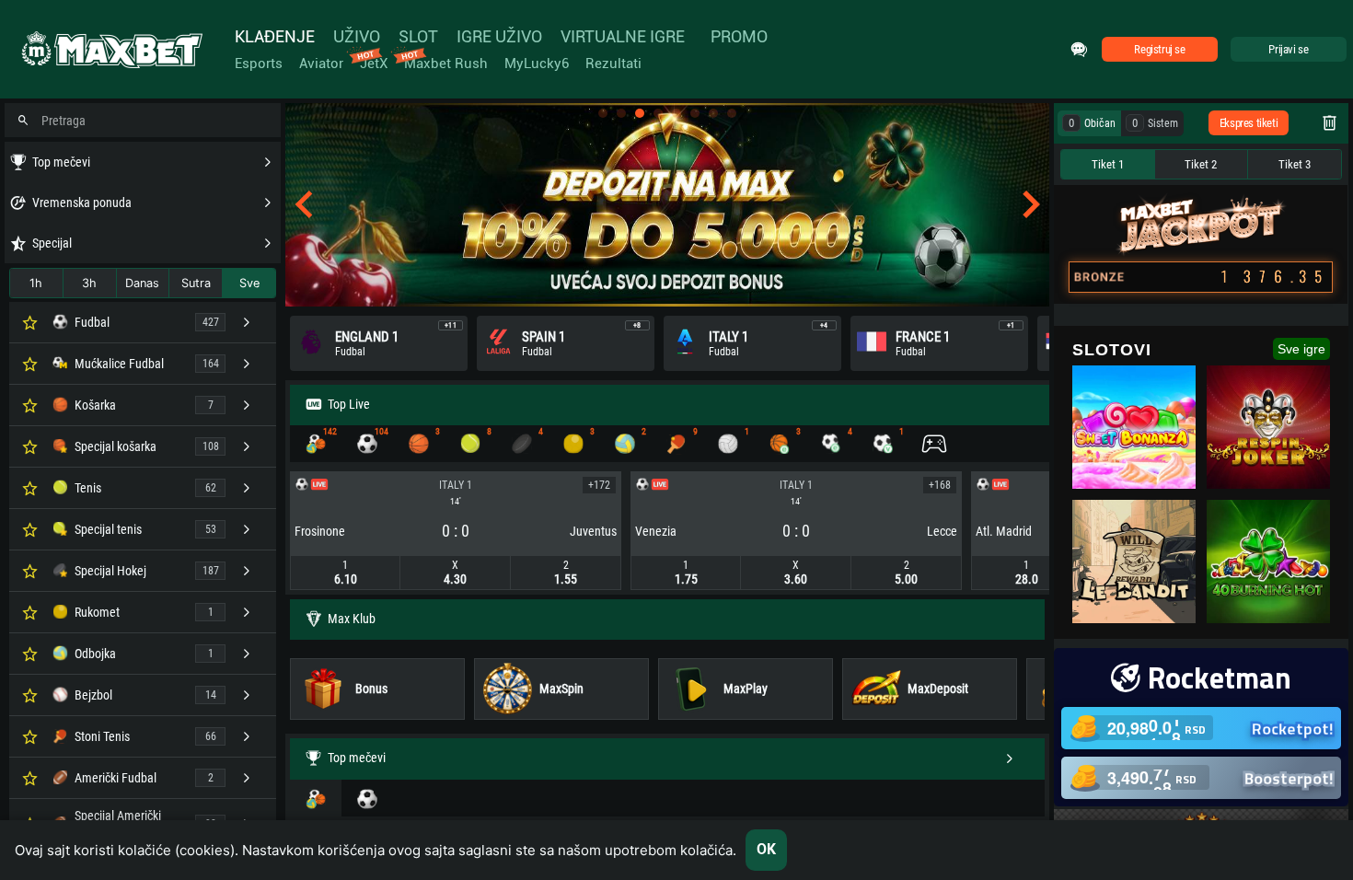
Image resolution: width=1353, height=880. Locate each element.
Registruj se (1159, 49)
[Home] (110, 50)
